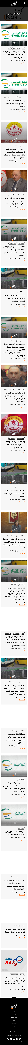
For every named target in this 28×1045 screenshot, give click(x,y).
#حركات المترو (21, 682)
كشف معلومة (14, 1017)
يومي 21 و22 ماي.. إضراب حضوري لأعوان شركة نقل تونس (15, 103)
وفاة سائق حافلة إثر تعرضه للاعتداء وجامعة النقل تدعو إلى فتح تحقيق (14, 55)
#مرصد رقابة (9, 535)
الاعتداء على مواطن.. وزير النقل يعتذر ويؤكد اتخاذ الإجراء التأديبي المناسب (15, 201)
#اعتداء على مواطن (20, 194)
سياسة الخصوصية (14, 1031)
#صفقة (5, 389)
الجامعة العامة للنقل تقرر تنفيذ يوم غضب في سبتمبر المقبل (14, 493)
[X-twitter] (11, 1039)
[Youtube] (14, 1039)
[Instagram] (17, 1039)
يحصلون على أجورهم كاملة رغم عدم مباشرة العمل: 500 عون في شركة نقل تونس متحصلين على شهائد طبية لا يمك (14, 350)
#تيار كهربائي (14, 877)
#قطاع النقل (13, 97)
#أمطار (23, 292)
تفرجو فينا (14, 1023)
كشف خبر (14, 1014)
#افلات (23, 389)
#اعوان (23, 340)
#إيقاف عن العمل (21, 243)
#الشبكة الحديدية (21, 877)
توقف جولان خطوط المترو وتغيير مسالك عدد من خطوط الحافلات (14, 298)
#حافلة (9, 48)
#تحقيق (18, 389)
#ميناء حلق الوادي (8, 633)
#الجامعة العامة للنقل (16, 48)
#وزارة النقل (7, 97)
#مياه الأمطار (6, 682)
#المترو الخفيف (17, 292)
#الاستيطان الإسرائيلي (14, 974)
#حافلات (11, 292)
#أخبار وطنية (22, 974)
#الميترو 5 (22, 925)
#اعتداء (23, 48)
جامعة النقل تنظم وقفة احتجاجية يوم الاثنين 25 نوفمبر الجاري (15, 445)
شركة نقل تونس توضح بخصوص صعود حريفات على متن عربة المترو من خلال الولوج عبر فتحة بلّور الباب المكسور (15, 594)
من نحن (14, 1026)
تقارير (14, 1020)
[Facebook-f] (20, 1039)
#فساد (14, 535)
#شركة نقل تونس (21, 97)
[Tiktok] (8, 1039)
